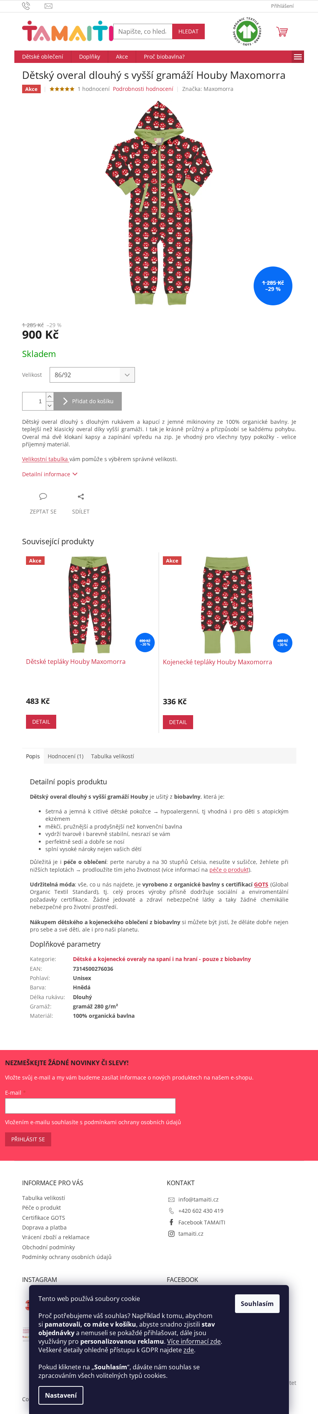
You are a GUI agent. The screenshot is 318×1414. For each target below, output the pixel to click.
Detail (41, 721)
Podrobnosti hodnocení (143, 88)
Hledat (188, 31)
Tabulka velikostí (43, 1198)
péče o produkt (229, 869)
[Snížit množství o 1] (50, 405)
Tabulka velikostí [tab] (112, 756)
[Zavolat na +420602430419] (33, 5)
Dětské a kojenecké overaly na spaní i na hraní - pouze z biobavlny (162, 959)
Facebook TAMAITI (201, 1222)
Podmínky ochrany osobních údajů (67, 1257)
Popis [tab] (33, 756)
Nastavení (61, 1395)
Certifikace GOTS (43, 1217)
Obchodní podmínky (48, 1247)
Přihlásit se (28, 1139)
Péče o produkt (41, 1207)
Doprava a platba (44, 1227)
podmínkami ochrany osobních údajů (132, 1122)
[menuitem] (42, 56)
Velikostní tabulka (45, 459)
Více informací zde (194, 1341)
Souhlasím (257, 1303)
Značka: (207, 88)
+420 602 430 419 (200, 1210)
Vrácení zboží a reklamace (56, 1237)
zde (188, 1350)
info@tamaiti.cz (198, 1199)
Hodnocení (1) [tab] (65, 756)
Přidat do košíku (93, 401)
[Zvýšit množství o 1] (50, 396)
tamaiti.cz (191, 1233)
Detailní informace (46, 474)
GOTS (261, 884)
